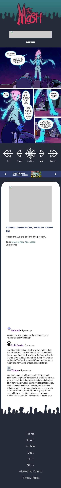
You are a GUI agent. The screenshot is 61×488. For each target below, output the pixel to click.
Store (30, 465)
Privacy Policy (30, 477)
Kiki (27, 241)
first (8, 161)
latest (52, 161)
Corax (32, 241)
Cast (31, 452)
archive (30, 161)
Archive (30, 446)
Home (30, 434)
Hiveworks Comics (30, 471)
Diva (14, 241)
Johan (21, 241)
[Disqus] (30, 284)
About (30, 440)
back (19, 161)
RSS (30, 459)
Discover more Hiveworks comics (20, 174)
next (41, 161)
